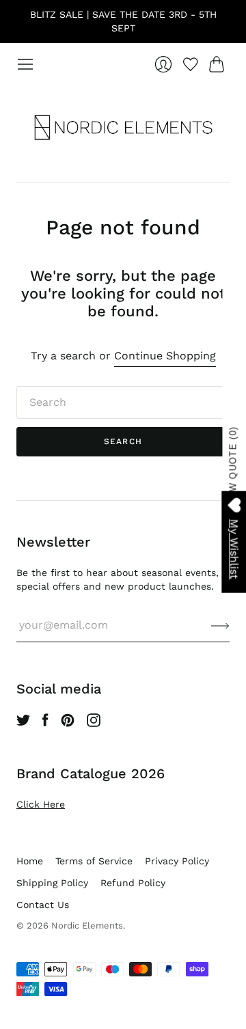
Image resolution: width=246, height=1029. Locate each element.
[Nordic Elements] (123, 127)
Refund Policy (132, 882)
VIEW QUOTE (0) (233, 467)
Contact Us (42, 904)
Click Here (40, 804)
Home (29, 860)
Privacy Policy (177, 860)
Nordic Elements (87, 925)
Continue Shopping (165, 355)
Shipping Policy (52, 882)
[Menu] (25, 64)
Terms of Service (94, 860)
